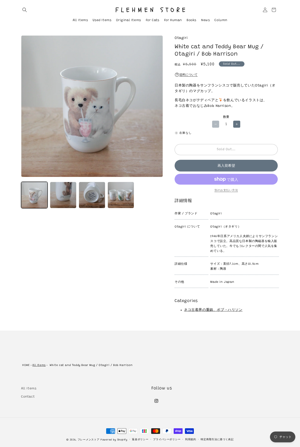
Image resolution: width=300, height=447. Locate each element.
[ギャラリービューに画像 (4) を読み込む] (121, 195)
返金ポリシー (140, 439)
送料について (188, 74)
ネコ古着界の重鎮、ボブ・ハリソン (213, 310)
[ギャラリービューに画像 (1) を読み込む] (34, 195)
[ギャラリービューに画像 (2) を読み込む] (63, 195)
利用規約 (190, 439)
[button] (24, 10)
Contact (28, 397)
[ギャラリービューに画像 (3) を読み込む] (92, 195)
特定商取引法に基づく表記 (217, 439)
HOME (26, 365)
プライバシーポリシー (166, 439)
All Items (38, 365)
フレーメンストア (89, 440)
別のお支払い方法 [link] (226, 190)
